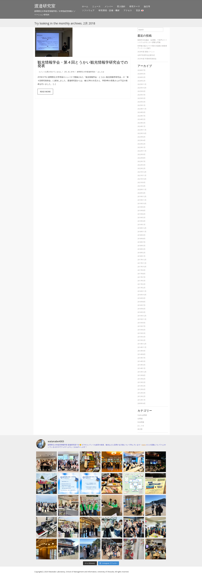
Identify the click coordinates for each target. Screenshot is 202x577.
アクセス (128, 10)
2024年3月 (141, 123)
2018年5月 (141, 245)
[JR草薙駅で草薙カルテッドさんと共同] (133, 505)
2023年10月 (141, 133)
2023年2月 (141, 144)
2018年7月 (141, 242)
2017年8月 (141, 273)
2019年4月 (141, 221)
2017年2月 (141, 288)
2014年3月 (141, 365)
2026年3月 (141, 77)
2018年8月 (141, 238)
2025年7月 (141, 95)
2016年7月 (141, 305)
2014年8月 (141, 354)
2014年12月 (141, 344)
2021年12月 (141, 172)
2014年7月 (141, 358)
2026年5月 (141, 74)
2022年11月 (141, 151)
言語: (138, 10)
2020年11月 (141, 189)
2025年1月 (141, 105)
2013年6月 (141, 379)
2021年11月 (141, 175)
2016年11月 (141, 291)
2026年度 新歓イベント (146, 51)
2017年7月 (141, 277)
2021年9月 (141, 182)
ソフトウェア (88, 10)
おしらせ (101, 72)
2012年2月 (141, 396)
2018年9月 (141, 235)
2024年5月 (141, 119)
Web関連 (140, 422)
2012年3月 (141, 393)
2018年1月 (141, 256)
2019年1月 (141, 224)
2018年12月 (141, 228)
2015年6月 (141, 330)
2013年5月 (141, 382)
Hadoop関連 (142, 415)
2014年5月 (141, 361)
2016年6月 (141, 309)
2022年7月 (141, 161)
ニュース (96, 6)
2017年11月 (141, 263)
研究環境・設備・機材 (109, 10)
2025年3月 (141, 102)
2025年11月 (141, 84)
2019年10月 (141, 203)
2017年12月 (141, 259)
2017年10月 (141, 266)
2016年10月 (141, 295)
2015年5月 (141, 333)
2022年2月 (141, 168)
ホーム (85, 6)
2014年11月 (141, 347)
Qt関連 (140, 418)
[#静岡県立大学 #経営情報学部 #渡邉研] (112, 483)
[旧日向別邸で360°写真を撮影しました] (90, 527)
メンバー (109, 6)
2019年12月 (141, 196)
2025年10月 (141, 88)
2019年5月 (141, 217)
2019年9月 (141, 207)
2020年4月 (141, 193)
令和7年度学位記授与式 (146, 55)
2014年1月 (141, 368)
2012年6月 (141, 389)
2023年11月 (141, 130)
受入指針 (121, 6)
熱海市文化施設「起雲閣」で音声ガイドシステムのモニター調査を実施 (152, 41)
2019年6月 (141, 214)
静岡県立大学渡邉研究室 (86, 72)
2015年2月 (141, 340)
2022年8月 (141, 158)
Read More (45, 91)
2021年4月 (141, 186)
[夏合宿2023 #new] (68, 505)
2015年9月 (141, 323)
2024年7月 (141, 116)
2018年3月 (141, 249)
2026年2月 (141, 81)
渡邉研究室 (44, 6)
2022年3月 (141, 165)
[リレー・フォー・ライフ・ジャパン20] (46, 527)
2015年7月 (141, 326)
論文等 (147, 6)
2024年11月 (141, 109)
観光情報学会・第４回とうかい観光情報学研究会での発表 (83, 64)
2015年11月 (141, 319)
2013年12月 (141, 372)
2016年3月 (141, 312)
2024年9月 (141, 112)
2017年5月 (141, 280)
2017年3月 (141, 284)
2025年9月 (141, 91)
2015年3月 (141, 337)
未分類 (139, 429)
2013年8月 (141, 375)
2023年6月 (141, 137)
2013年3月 (141, 386)
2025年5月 (141, 98)
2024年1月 (141, 126)
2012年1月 (141, 400)
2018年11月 (141, 231)
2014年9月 (141, 351)
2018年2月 (141, 252)
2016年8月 (141, 302)
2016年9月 (141, 298)
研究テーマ (134, 6)
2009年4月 (141, 403)
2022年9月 (141, 154)
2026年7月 (141, 70)
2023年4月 (141, 140)
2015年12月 (141, 316)
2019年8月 (141, 210)
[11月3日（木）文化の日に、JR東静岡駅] (68, 527)
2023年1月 (141, 147)
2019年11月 (141, 200)
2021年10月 (141, 179)
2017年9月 (141, 270)
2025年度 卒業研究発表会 (146, 59)
